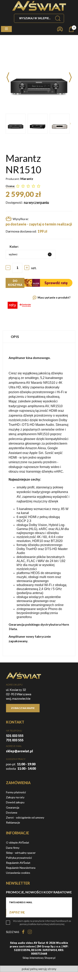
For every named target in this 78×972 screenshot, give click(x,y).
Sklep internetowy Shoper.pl (39, 957)
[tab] (39, 337)
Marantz (26, 178)
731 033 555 (14, 740)
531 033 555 (14, 736)
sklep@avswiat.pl (19, 751)
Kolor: (14, 246)
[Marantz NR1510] (16, 124)
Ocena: (10, 186)
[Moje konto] (60, 29)
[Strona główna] (39, 6)
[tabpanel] (39, 499)
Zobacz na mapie (23, 707)
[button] (6, 29)
